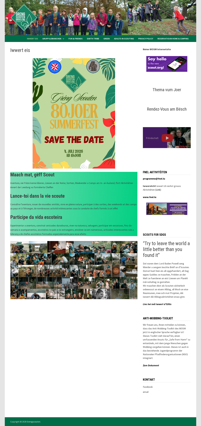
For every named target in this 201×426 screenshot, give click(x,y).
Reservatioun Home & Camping (173, 38)
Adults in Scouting (124, 38)
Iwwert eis (32, 38)
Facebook (148, 386)
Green (107, 38)
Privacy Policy (145, 38)
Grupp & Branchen (51, 38)
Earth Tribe (93, 38)
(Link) (158, 189)
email (145, 391)
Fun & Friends (76, 38)
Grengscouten (33, 421)
